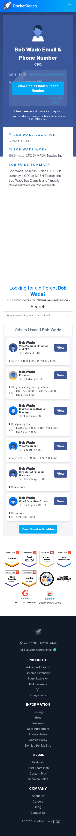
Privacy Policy (38, 734)
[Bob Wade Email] (13, 473)
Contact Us (38, 812)
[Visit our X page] (58, 821)
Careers (38, 801)
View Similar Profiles (38, 529)
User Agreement (38, 729)
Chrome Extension (38, 673)
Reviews (38, 723)
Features (38, 762)
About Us (38, 796)
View (60, 347)
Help (38, 717)
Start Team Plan (38, 768)
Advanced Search (38, 667)
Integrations (38, 695)
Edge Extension (38, 678)
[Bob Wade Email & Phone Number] (38, 30)
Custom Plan (38, 773)
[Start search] (68, 315)
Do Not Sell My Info (38, 745)
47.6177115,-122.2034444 (40, 643)
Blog (38, 807)
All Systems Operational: (36, 650)
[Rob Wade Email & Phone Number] (13, 501)
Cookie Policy (38, 740)
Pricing (38, 712)
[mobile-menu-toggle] (69, 6)
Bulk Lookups (38, 684)
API (38, 689)
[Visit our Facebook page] (53, 821)
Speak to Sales (38, 779)
